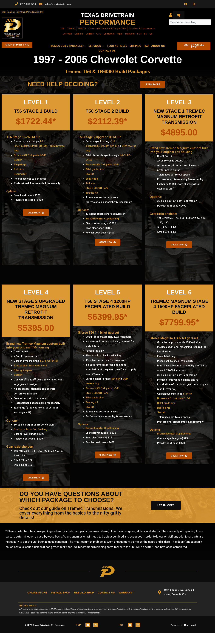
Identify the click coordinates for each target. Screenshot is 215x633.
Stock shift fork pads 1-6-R (30, 155)
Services (94, 45)
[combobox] (190, 22)
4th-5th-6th (40, 145)
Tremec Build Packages (65, 45)
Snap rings (20, 164)
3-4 (46, 360)
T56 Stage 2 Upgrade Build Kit (99, 137)
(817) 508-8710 (28, 4)
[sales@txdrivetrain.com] (40, 4)
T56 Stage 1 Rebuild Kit (23, 137)
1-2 (121, 155)
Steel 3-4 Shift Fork (96, 188)
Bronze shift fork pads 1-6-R (102, 164)
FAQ (146, 45)
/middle (24, 145)
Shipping (135, 45)
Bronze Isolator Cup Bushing (102, 218)
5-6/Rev (53, 360)
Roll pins (19, 169)
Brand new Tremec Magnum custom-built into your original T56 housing (179, 150)
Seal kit (18, 159)
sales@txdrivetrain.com (58, 4)
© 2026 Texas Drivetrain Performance (45, 625)
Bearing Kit (20, 174)
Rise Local (190, 625)
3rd (31, 145)
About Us (158, 45)
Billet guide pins (94, 169)
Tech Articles (117, 45)
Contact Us (107, 50)
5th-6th (115, 378)
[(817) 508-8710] (16, 4)
